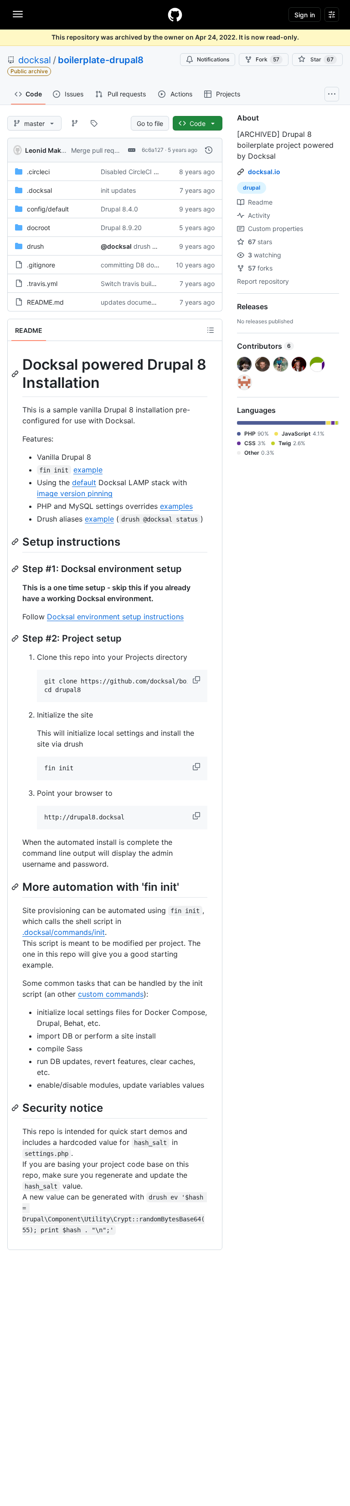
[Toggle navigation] (18, 14)
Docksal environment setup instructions (115, 616)
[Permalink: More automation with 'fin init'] (16, 886)
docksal (34, 60)
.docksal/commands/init (63, 932)
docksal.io (264, 172)
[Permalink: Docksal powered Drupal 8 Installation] (16, 373)
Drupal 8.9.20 (121, 227)
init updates (118, 190)
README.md (45, 302)
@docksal (116, 246)
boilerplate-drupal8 (101, 60)
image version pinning (75, 493)
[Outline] (210, 330)
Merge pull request (99, 150)
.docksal (39, 190)
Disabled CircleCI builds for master (152, 172)
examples (176, 506)
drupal (251, 187)
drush (35, 246)
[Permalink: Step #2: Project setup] (16, 638)
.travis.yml (42, 283)
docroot (38, 227)
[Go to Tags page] (93, 123)
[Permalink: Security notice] (16, 1107)
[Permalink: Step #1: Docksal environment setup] (16, 568)
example (88, 469)
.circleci (38, 172)
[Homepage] (175, 14)
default (84, 482)
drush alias (149, 246)
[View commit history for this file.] (208, 150)
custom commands (111, 994)
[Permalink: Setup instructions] (16, 541)
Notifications (213, 59)
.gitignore (41, 265)
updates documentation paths (145, 302)
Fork (267, 59)
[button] (197, 679)
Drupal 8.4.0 (119, 209)
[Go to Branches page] (74, 123)
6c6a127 (153, 149)
